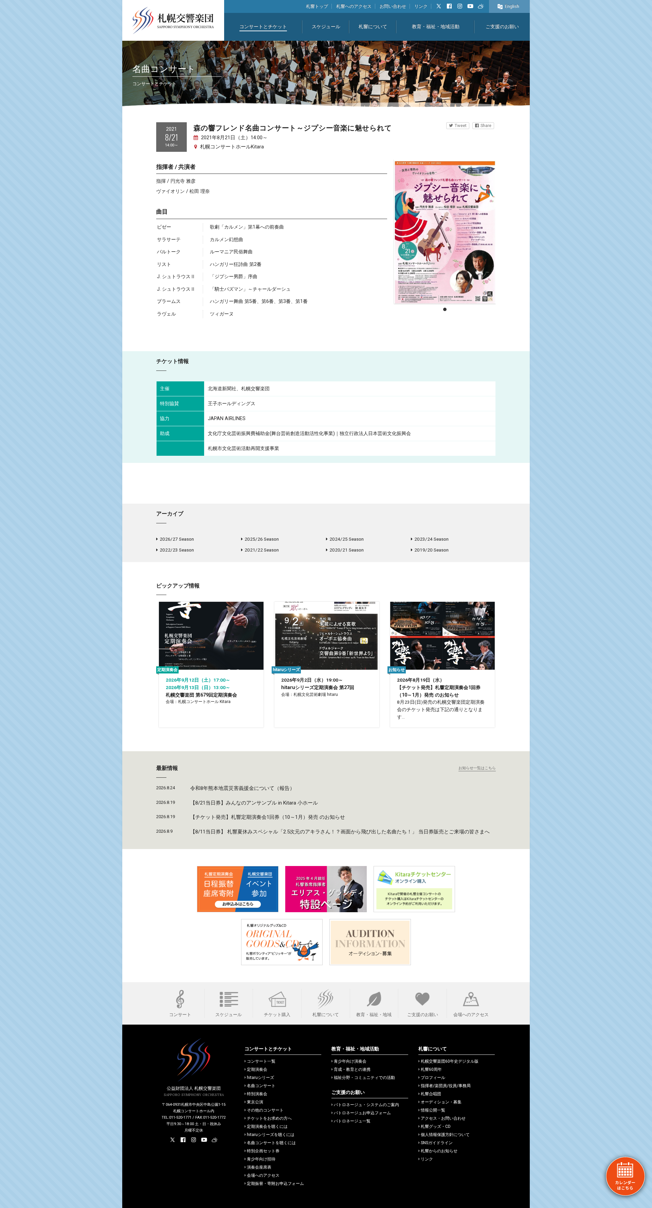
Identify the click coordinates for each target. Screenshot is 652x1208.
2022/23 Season (177, 550)
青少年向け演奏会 (350, 1061)
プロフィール (433, 1077)
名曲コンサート (261, 1085)
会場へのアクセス (263, 1175)
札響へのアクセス (354, 6)
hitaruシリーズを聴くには (270, 1134)
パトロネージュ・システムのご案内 (366, 1104)
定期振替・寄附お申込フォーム (275, 1183)
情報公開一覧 (433, 1110)
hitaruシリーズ (260, 1077)
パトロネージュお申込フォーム (362, 1113)
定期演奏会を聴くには (267, 1126)
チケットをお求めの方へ (269, 1118)
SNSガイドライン (437, 1142)
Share (486, 125)
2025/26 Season (261, 539)
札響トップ (317, 6)
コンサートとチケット (263, 27)
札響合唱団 (431, 1094)
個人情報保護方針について (445, 1134)
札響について (373, 27)
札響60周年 (431, 1069)
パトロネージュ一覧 (352, 1121)
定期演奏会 (257, 1069)
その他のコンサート (265, 1110)
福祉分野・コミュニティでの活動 (364, 1077)
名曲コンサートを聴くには (271, 1142)
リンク (421, 6)
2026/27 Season (177, 539)
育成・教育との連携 (352, 1069)
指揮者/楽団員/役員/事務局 (446, 1085)
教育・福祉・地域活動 (435, 27)
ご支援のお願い (502, 27)
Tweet (461, 125)
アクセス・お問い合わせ (443, 1118)
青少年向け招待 (261, 1159)
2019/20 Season (431, 550)
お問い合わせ (393, 6)
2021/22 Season (261, 550)
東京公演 (255, 1102)
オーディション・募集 (441, 1102)
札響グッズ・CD (436, 1126)
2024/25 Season (346, 539)
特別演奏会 (257, 1094)
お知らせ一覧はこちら (477, 768)
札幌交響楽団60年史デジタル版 (449, 1061)
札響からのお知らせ (439, 1151)
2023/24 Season (431, 539)
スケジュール (326, 27)
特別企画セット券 (263, 1151)
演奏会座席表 (259, 1167)
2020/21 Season (346, 550)
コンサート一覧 (261, 1061)
